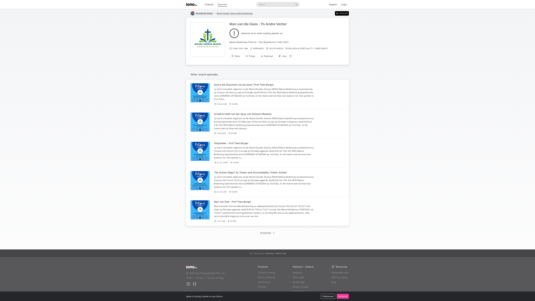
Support (333, 4)
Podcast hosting (266, 272)
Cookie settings (215, 277)
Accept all (343, 296)
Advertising (264, 282)
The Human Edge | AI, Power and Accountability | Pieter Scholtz (250, 172)
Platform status (339, 277)
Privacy (200, 277)
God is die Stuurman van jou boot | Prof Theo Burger (244, 84)
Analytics (297, 272)
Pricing (261, 286)
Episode (344, 13)
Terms (189, 277)
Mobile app (299, 282)
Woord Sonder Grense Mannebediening (235, 13)
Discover (222, 4)
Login (344, 4)
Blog (333, 282)
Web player (299, 277)
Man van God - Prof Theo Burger (232, 201)
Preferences (328, 296)
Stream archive (301, 286)
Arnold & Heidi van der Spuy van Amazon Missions (243, 114)
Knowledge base (340, 272)
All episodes (265, 233)
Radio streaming (266, 277)
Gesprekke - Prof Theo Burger (231, 143)
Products (209, 4)
